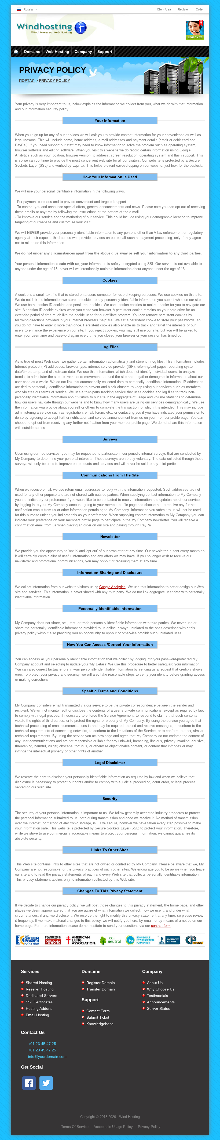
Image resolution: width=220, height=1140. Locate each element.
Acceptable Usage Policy (113, 1127)
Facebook (86, 954)
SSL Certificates (39, 1002)
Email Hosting (37, 1015)
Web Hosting (57, 51)
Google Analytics (112, 587)
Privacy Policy (54, 80)
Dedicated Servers (41, 995)
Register (183, 9)
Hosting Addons (39, 1008)
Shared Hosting (39, 983)
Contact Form (98, 1011)
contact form (161, 926)
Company (83, 51)
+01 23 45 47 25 (42, 1043)
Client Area (164, 9)
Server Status (158, 1008)
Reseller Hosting (40, 989)
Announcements (161, 1002)
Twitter (131, 954)
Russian (29, 9)
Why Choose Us (160, 989)
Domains (32, 51)
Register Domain (100, 983)
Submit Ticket (97, 1017)
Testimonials (157, 995)
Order (200, 9)
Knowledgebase (99, 1024)
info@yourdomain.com (47, 1056)
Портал (27, 80)
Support (104, 51)
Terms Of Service (75, 1127)
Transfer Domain (100, 989)
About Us (155, 983)
